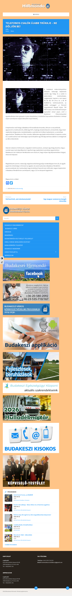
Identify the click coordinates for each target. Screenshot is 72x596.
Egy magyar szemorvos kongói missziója (55, 200)
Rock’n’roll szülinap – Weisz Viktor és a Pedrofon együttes (32, 505)
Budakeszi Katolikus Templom (22, 500)
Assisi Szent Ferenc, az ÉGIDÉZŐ (23, 495)
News (12, 31)
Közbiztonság (19, 188)
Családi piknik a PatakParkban (23, 525)
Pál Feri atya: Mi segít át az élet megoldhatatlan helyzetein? (32, 515)
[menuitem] (31, 225)
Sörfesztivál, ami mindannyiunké (18, 199)
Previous (8, 197)
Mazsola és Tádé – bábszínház (23, 535)
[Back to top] (67, 588)
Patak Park (17, 530)
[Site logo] (36, 9)
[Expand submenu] (55, 252)
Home (7, 31)
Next (64, 197)
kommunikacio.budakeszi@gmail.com (51, 562)
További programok (11, 544)
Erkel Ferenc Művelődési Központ (23, 510)
